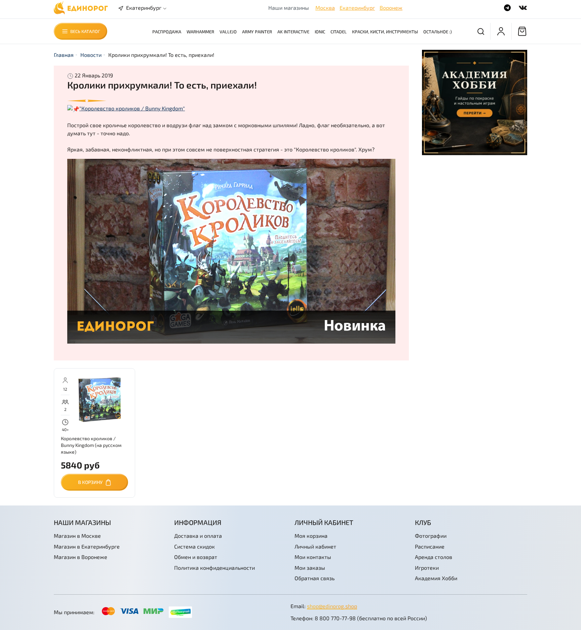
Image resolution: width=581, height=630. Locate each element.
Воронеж (391, 7)
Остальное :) (437, 31)
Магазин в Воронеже (80, 557)
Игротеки (427, 567)
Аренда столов (433, 557)
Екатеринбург (357, 7)
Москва (325, 7)
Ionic (320, 31)
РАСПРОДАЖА (166, 31)
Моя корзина (311, 535)
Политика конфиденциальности (214, 567)
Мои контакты (313, 557)
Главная (64, 54)
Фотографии (431, 535)
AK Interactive (293, 31)
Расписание (429, 546)
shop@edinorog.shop (332, 606)
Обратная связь (315, 578)
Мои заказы (310, 567)
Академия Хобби (436, 578)
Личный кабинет (315, 546)
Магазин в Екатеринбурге (87, 546)
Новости (91, 54)
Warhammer (200, 31)
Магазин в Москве (77, 535)
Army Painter (257, 31)
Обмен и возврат (195, 557)
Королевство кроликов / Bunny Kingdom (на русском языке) (91, 445)
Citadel (339, 31)
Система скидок (194, 546)
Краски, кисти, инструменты (385, 31)
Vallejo (228, 31)
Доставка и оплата (198, 535)
